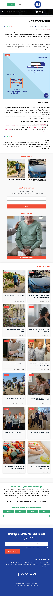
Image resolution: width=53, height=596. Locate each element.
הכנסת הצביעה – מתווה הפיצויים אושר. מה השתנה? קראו (39, 364)
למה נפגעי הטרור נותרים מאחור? (17, 179)
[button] (20, 4)
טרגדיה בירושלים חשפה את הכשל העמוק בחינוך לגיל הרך (14, 467)
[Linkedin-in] (30, 574)
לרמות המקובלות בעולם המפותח (14, 126)
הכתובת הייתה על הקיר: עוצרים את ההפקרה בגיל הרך (40, 433)
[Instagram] (22, 574)
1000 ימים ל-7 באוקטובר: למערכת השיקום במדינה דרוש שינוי (37, 179)
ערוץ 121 (39, 12)
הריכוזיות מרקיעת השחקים (36, 127)
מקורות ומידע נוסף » (42, 102)
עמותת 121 (48, 29)
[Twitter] (26, 574)
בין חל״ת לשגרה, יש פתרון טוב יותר (14, 364)
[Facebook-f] (18, 574)
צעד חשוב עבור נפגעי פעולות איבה (14, 432)
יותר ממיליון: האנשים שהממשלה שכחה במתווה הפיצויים (40, 399)
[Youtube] (34, 574)
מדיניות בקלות (39, 26)
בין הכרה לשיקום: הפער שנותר (15, 398)
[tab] (26, 102)
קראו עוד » (26, 520)
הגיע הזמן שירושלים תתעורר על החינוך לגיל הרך (40, 467)
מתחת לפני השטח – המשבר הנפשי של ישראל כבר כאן (39, 330)
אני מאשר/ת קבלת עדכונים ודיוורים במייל (36, 548)
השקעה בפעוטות (42, 124)
